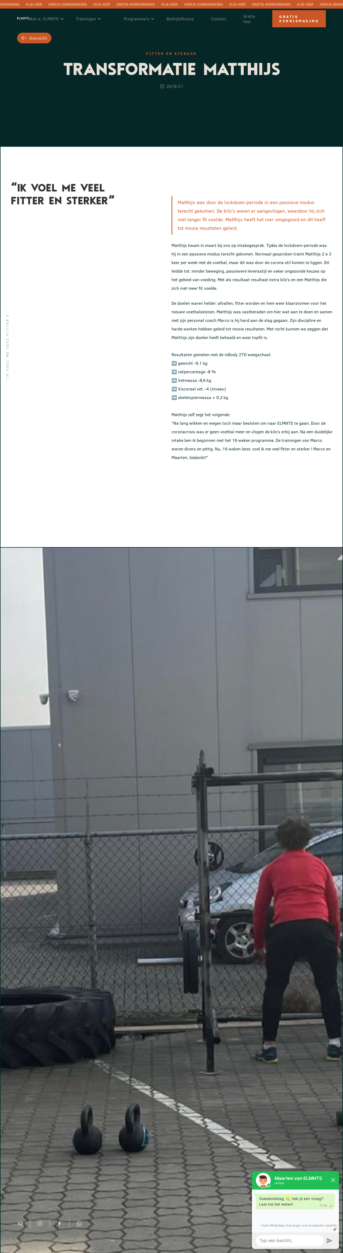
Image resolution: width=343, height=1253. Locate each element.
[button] (49, 19)
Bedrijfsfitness (180, 18)
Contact (218, 18)
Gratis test (249, 18)
